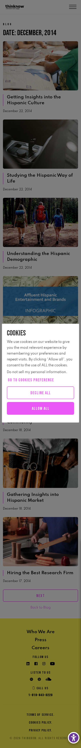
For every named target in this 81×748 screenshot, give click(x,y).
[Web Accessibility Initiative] (73, 737)
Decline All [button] (40, 392)
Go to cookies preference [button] (31, 380)
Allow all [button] (41, 408)
